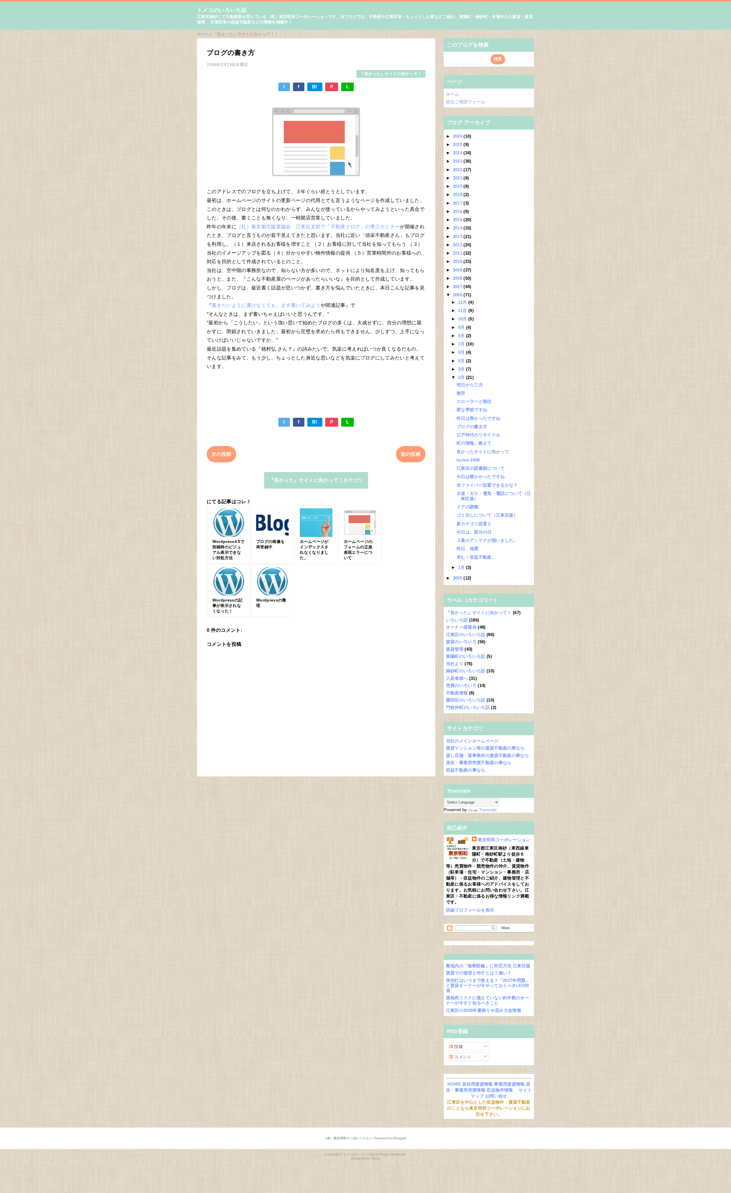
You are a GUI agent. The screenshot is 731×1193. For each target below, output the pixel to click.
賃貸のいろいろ (461, 641)
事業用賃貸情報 (509, 1084)
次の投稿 (221, 454)
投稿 (458, 1046)
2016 (458, 211)
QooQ (375, 1158)
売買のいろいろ (461, 685)
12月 (463, 302)
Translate (488, 809)
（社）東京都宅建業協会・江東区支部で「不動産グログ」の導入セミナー (318, 226)
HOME (454, 1084)
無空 (461, 393)
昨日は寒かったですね (478, 418)
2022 (458, 169)
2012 (458, 244)
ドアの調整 (468, 506)
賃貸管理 (454, 649)
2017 (458, 203)
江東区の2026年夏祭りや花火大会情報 (483, 1010)
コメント (462, 1056)
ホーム (452, 94)
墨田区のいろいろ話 (465, 700)
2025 (458, 144)
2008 (458, 278)
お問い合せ (496, 1096)
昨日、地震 (468, 548)
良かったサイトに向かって (483, 451)
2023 (458, 161)
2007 (458, 286)
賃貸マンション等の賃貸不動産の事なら (485, 748)
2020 (458, 186)
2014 (458, 227)
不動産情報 (457, 692)
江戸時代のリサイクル (478, 434)
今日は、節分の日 (474, 531)
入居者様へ (457, 678)
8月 (462, 335)
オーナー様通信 (461, 627)
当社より (454, 663)
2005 (458, 577)
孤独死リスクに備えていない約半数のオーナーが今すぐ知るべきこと (487, 1000)
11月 (463, 310)
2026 (458, 136)
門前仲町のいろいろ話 (468, 707)
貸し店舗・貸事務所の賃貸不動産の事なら (487, 755)
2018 (458, 194)
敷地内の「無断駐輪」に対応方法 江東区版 (488, 965)
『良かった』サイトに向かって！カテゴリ (316, 480)
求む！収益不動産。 (476, 557)
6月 (462, 352)
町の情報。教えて (474, 443)
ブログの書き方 (472, 426)
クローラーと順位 (474, 401)
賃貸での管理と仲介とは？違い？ (479, 972)
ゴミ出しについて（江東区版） (487, 515)
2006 (458, 294)
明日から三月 (470, 384)
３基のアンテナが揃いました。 (487, 540)
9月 (462, 327)
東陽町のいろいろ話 (465, 656)
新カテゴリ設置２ (474, 523)
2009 (458, 269)
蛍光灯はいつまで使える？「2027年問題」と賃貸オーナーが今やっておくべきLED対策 (488, 985)
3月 (462, 369)
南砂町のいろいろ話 (465, 670)
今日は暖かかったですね (481, 476)
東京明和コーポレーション (504, 839)
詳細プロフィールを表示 (470, 910)
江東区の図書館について (481, 468)
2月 (462, 377)
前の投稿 (411, 454)
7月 (462, 343)
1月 (462, 567)
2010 (458, 261)
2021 (458, 177)
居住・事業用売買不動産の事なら (479, 762)
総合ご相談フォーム (465, 101)
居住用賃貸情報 (477, 1084)
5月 (462, 360)
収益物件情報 (500, 1090)
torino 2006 (468, 459)
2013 (458, 236)
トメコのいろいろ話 (222, 10)
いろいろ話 (457, 620)
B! (315, 86)
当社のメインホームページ (472, 740)
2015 (458, 219)
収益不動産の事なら (465, 770)
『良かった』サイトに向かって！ (390, 74)
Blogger (400, 1138)
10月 (463, 318)
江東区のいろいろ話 (465, 634)
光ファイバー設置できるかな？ (487, 485)
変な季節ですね (472, 409)
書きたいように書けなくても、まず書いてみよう (266, 305)
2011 (458, 253)
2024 (458, 152)
